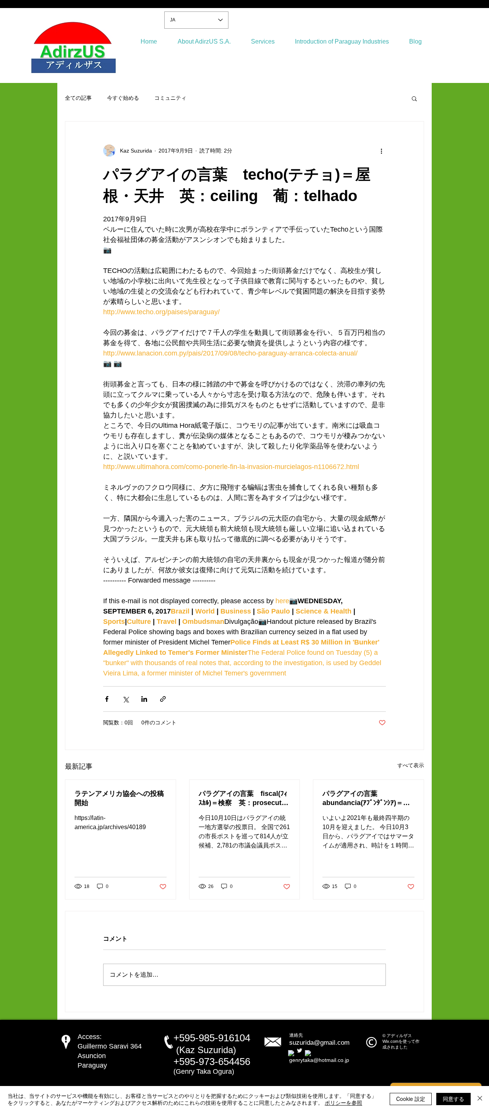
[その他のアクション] (381, 150)
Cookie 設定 (410, 1098)
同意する (453, 1098)
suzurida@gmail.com (319, 1042)
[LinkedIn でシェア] (144, 699)
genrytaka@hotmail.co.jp (319, 1060)
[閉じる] (479, 1099)
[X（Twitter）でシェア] (125, 699)
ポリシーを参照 (343, 1102)
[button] (414, 98)
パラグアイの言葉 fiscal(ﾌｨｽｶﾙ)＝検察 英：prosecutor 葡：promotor (245, 798)
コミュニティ (170, 98)
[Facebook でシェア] (106, 699)
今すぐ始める (123, 98)
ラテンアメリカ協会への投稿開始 (119, 798)
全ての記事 (78, 98)
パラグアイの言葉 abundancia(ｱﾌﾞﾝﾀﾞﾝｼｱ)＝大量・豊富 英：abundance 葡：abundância (368, 798)
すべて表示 (410, 765)
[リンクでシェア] (163, 699)
